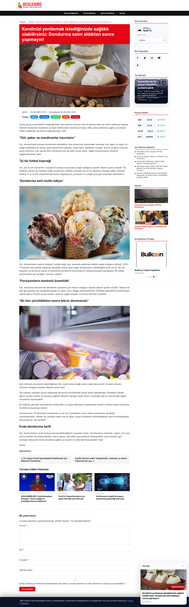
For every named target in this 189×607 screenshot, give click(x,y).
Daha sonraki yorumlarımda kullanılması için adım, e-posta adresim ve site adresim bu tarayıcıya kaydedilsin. (72, 583)
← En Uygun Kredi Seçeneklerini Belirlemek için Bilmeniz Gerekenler (44, 459)
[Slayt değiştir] (146, 276)
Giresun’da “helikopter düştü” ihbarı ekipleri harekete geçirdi (151, 162)
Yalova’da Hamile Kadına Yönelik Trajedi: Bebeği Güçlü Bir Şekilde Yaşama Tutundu (152, 168)
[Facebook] (138, 58)
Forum (122, 13)
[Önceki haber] (158, 83)
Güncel (31, 22)
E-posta (24, 560)
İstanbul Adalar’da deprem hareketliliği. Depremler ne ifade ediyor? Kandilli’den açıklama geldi (152, 175)
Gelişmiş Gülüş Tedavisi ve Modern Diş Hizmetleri (152, 157)
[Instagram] (152, 58)
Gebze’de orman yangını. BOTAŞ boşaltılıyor (149, 152)
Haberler (22, 22)
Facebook (44, 117)
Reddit (66, 117)
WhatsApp (55, 117)
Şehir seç (141, 35)
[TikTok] (138, 65)
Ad (21, 549)
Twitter (34, 117)
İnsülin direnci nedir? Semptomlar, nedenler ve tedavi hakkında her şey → (101, 459)
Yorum (23, 525)
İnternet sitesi (25, 570)
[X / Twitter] (145, 58)
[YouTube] (159, 58)
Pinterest (75, 117)
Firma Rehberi (89, 13)
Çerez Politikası (107, 13)
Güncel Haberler (71, 13)
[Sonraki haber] (164, 83)
